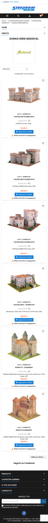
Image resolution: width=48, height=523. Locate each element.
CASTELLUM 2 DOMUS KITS (24, 179)
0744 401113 (14, 2)
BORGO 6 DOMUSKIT (24, 430)
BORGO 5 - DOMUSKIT (24, 367)
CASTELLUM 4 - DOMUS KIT (24, 305)
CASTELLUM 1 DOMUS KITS (24, 117)
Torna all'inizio (38, 457)
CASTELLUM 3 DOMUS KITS (24, 242)
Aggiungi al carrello (24, 132)
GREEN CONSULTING (33, 521)
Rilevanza (15, 69)
